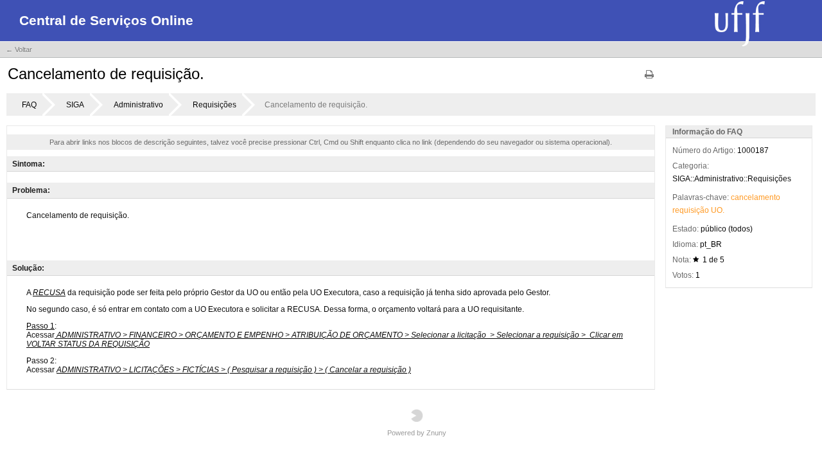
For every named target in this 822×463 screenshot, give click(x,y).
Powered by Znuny (416, 433)
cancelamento (755, 197)
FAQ (29, 104)
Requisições (214, 104)
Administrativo (138, 104)
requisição (690, 210)
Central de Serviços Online (106, 20)
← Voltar (19, 49)
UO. (717, 210)
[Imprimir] (649, 79)
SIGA (75, 104)
